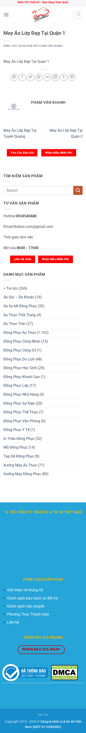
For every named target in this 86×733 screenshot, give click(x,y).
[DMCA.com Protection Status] (64, 672)
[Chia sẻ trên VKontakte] (47, 77)
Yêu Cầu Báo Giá (22, 152)
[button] (6, 14)
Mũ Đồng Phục (15, 447)
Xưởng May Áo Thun (20, 465)
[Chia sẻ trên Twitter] (30, 77)
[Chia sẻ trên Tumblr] (63, 77)
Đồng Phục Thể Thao (20, 412)
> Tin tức (10, 288)
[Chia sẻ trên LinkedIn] (55, 77)
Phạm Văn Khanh (51, 45)
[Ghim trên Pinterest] (39, 77)
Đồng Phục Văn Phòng (21, 421)
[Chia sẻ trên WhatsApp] (14, 77)
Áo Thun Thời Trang (19, 315)
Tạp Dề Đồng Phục (18, 456)
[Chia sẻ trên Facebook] (22, 77)
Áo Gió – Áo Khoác (18, 297)
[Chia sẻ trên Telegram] (72, 77)
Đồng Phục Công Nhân (21, 341)
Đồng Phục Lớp (15, 385)
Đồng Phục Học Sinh (20, 368)
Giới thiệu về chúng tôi (25, 590)
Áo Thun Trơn (14, 324)
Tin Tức (43, 715)
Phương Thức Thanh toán (28, 614)
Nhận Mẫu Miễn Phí (58, 152)
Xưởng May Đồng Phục (22, 474)
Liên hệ (13, 622)
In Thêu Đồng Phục (18, 438)
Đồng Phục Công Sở (19, 350)
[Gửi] (78, 190)
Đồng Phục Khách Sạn (21, 377)
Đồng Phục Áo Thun (19, 332)
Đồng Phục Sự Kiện (19, 403)
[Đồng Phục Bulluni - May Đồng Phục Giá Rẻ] (41, 14)
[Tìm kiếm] (78, 14)
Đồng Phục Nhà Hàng (21, 394)
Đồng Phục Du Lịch (19, 359)
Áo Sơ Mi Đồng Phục (20, 306)
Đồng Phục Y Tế (16, 430)
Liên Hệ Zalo (22, 259)
